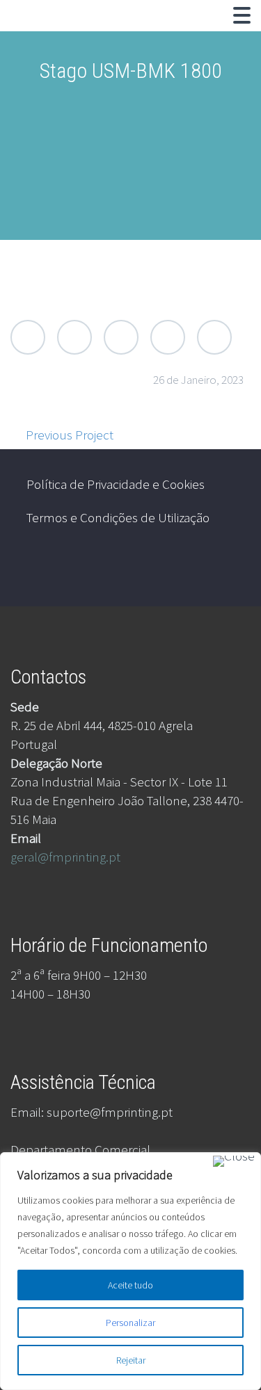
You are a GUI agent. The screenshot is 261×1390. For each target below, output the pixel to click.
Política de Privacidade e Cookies (115, 484)
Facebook (74, 337)
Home (42, 31)
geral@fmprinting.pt (65, 856)
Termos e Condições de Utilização (117, 517)
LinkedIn (167, 337)
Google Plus (121, 337)
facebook (181, 570)
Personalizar (130, 1322)
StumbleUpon (214, 337)
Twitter (27, 337)
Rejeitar (130, 1360)
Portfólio (214, 31)
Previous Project (69, 434)
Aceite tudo (130, 1285)
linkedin (222, 570)
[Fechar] (234, 1161)
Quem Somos (125, 31)
